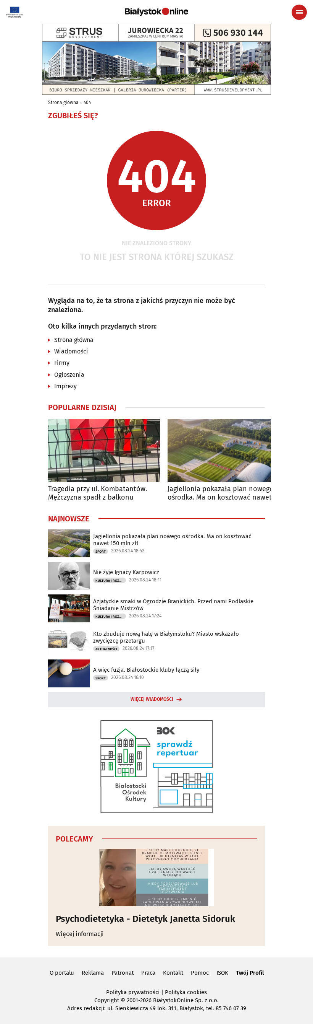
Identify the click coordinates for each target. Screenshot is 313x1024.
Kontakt (173, 972)
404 (87, 102)
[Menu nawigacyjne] (299, 12)
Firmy (61, 362)
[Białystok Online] (156, 12)
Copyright (106, 1000)
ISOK (222, 972)
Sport (100, 552)
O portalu (62, 972)
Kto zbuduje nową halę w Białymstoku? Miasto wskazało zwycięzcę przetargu (166, 637)
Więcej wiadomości (152, 699)
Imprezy (65, 386)
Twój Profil (250, 972)
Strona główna (63, 102)
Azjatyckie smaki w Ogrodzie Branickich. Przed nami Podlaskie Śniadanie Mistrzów (173, 605)
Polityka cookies (186, 992)
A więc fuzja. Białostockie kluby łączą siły (146, 669)
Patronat (122, 972)
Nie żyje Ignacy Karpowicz (126, 572)
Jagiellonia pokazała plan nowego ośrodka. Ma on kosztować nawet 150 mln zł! (221, 493)
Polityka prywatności (133, 992)
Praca (148, 972)
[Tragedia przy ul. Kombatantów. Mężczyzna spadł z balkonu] (104, 450)
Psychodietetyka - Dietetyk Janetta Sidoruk (145, 919)
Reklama (93, 972)
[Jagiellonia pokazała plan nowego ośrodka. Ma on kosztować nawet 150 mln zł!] (223, 450)
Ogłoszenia (69, 374)
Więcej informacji (80, 934)
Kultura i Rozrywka (110, 581)
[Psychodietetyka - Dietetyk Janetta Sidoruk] (156, 877)
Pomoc (200, 972)
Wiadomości (71, 351)
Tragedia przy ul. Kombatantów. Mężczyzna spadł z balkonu (97, 493)
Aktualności (106, 649)
